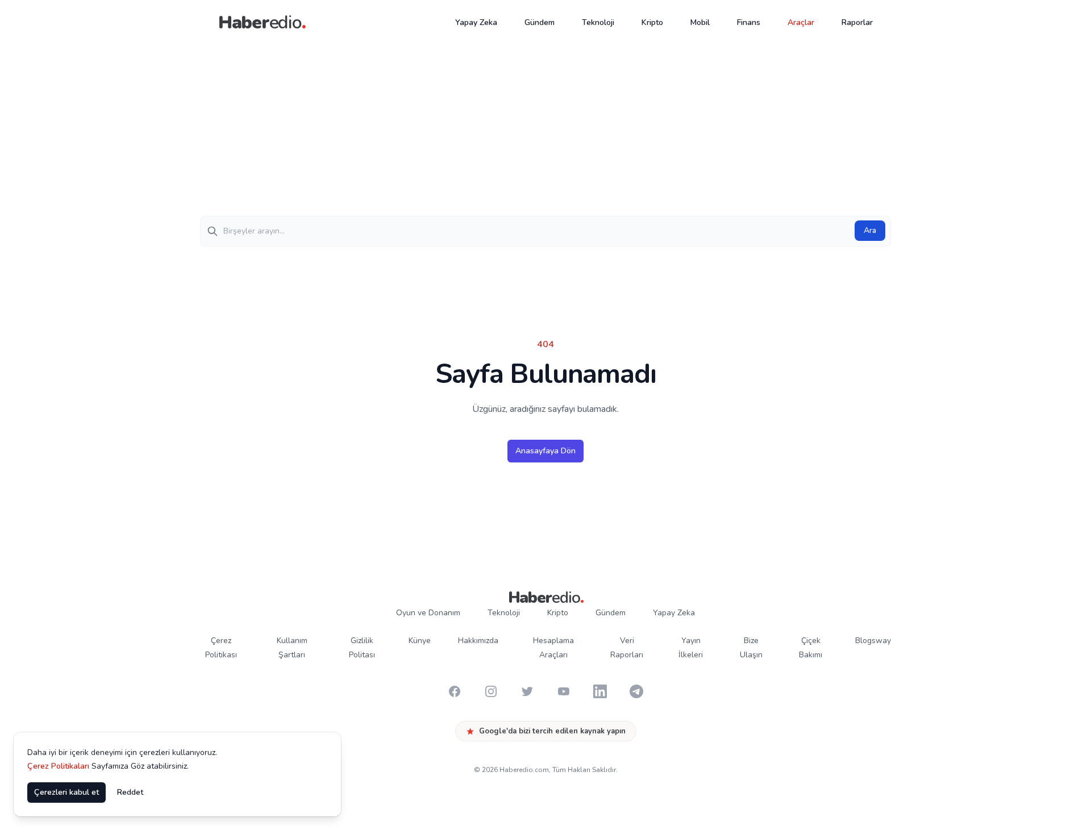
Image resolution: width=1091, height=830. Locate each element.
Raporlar (857, 22)
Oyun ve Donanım (428, 612)
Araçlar (801, 22)
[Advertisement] (545, 130)
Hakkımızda (478, 640)
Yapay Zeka (476, 22)
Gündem (539, 22)
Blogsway (873, 640)
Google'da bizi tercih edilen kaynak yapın (552, 731)
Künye (420, 640)
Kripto (652, 22)
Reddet (130, 792)
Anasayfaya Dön (545, 450)
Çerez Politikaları (58, 766)
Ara (870, 230)
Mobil (700, 22)
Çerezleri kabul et (66, 792)
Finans (748, 22)
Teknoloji (598, 22)
